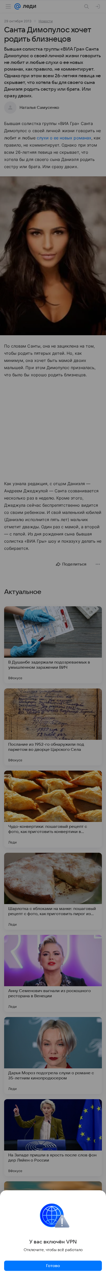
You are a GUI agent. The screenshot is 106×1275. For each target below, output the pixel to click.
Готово (53, 1265)
